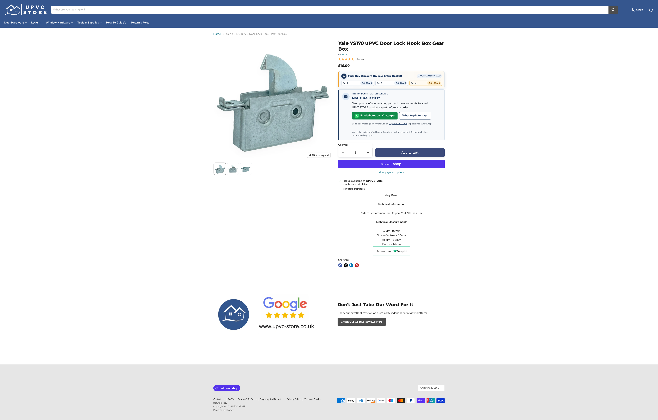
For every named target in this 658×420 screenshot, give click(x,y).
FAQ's (231, 399)
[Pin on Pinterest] (357, 265)
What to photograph (415, 115)
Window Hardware (58, 23)
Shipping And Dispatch (271, 399)
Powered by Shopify (223, 410)
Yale (345, 54)
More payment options (391, 172)
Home (217, 33)
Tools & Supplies (88, 23)
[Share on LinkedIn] (351, 265)
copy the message (398, 123)
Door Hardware (14, 23)
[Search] (613, 10)
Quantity (343, 144)
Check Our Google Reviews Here (361, 322)
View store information (354, 189)
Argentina (430, 387)
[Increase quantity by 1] (368, 152)
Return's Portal (140, 23)
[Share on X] (346, 265)
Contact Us (218, 399)
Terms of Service (312, 399)
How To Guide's (116, 23)
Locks (35, 23)
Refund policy (220, 402)
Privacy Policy (294, 399)
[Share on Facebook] (340, 265)
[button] (637, 10)
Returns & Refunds (247, 399)
